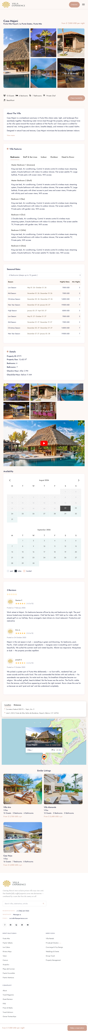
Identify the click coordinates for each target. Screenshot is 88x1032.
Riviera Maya (7, 951)
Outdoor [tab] (54, 157)
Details (13, 351)
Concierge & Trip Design (54, 947)
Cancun (5, 960)
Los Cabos (6, 947)
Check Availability (76, 98)
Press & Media (8, 1008)
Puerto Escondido (9, 973)
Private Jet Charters (53, 943)
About (5, 990)
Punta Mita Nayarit (10, 23)
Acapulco (6, 964)
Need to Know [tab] (68, 157)
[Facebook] (10, 925)
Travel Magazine (8, 995)
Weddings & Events (52, 951)
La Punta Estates (25, 23)
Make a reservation (77, 1028)
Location (7, 705)
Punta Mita (37, 23)
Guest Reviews (8, 999)
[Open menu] (83, 4)
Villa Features (16, 148)
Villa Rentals (50, 938)
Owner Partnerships (9, 1016)
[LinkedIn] (22, 925)
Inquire (74, 5)
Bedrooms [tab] (14, 157)
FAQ (4, 1003)
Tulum (5, 956)
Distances (17, 705)
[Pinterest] (16, 925)
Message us (12, 914)
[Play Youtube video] (44, 443)
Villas (5, 810)
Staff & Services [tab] (30, 157)
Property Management (53, 960)
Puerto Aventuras (8, 977)
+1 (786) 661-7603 (16, 911)
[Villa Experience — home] (35, 5)
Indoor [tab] (44, 157)
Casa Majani (32, 745)
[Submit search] (43, 903)
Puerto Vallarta (7, 943)
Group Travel (50, 956)
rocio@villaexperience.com (15, 918)
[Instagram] (5, 925)
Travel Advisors (8, 1012)
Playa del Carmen (9, 969)
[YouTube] (28, 925)
